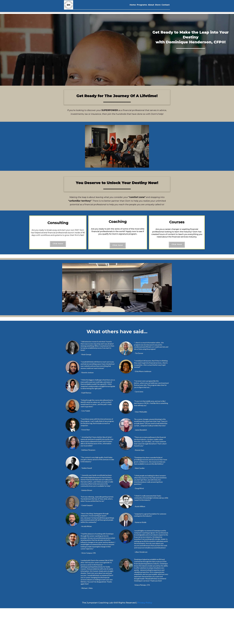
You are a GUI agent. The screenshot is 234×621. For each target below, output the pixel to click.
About (151, 5)
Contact (166, 5)
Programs (142, 5)
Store (158, 5)
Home (133, 5)
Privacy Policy (144, 602)
